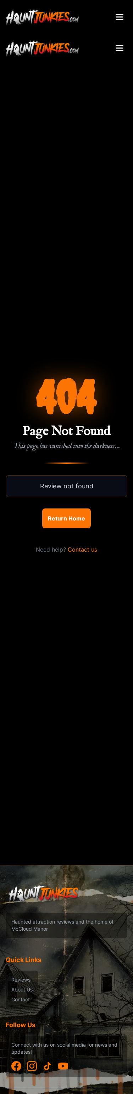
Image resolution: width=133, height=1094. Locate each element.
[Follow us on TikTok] (47, 1066)
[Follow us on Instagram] (32, 1066)
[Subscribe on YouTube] (63, 1066)
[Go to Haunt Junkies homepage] (42, 17)
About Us (22, 990)
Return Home (66, 518)
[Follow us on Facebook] (16, 1066)
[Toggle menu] (119, 17)
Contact (20, 999)
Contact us (82, 549)
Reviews (21, 980)
